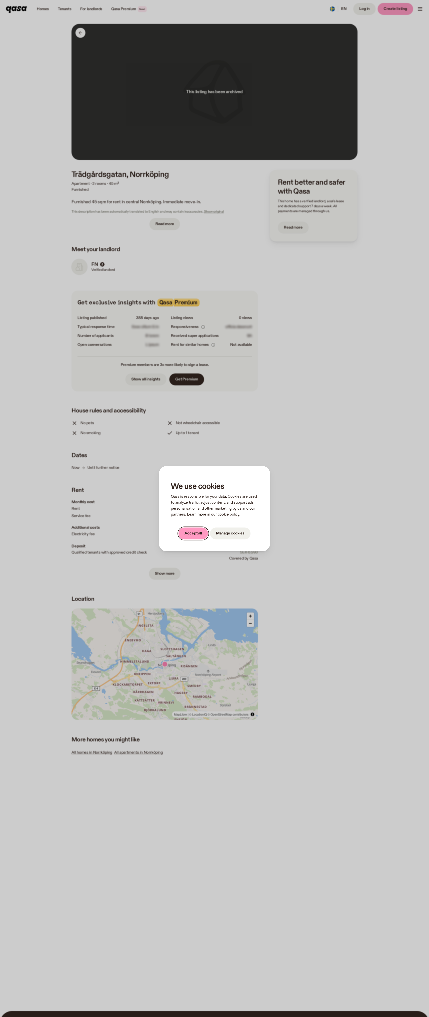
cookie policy (228, 514)
